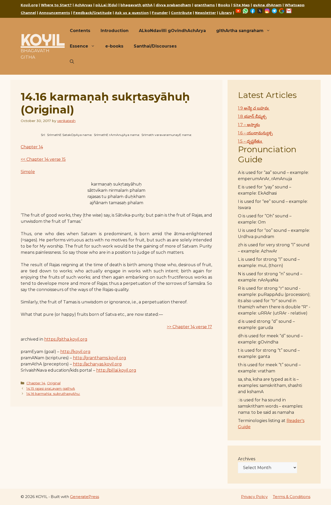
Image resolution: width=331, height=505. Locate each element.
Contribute (181, 13)
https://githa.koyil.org (65, 339)
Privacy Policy (254, 496)
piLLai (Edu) (106, 5)
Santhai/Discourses (155, 46)
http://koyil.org (75, 351)
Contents (80, 30)
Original (54, 383)
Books (224, 5)
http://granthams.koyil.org (99, 357)
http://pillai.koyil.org (116, 370)
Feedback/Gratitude (92, 13)
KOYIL (43, 39)
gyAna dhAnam (267, 5)
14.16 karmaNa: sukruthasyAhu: (53, 394)
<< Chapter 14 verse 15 (43, 159)
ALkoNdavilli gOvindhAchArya (172, 30)
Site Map (241, 5)
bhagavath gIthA (137, 5)
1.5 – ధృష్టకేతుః (250, 141)
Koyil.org (29, 5)
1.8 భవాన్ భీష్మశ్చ (252, 116)
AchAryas (83, 5)
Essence (79, 46)
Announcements (54, 13)
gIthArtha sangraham (240, 30)
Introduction (115, 30)
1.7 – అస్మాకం (249, 124)
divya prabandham (173, 5)
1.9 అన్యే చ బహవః (254, 108)
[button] (72, 62)
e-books (114, 46)
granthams (204, 5)
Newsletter (205, 13)
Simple (28, 171)
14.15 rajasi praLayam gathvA (50, 388)
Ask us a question (132, 13)
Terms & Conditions (291, 496)
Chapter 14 (32, 146)
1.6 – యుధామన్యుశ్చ (255, 133)
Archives (246, 458)
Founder (160, 13)
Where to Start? (56, 5)
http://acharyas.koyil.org (97, 364)
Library (225, 13)
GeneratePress (84, 496)
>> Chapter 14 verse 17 (189, 326)
